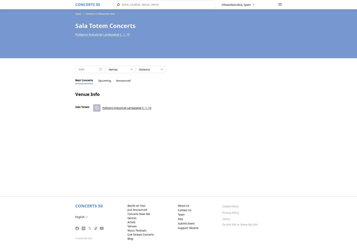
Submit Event (186, 223)
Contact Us (184, 210)
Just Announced (137, 209)
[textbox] (82, 217)
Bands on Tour (137, 205)
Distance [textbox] (144, 69)
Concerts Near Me (139, 214)
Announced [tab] (123, 80)
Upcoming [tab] (104, 80)
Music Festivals (137, 230)
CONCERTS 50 (87, 4)
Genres (132, 218)
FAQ (180, 219)
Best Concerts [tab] (84, 80)
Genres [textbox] (113, 69)
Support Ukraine (188, 228)
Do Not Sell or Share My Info (240, 224)
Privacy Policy (230, 212)
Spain (78, 13)
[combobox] (238, 5)
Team (181, 214)
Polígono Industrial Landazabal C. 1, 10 (102, 34)
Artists (132, 222)
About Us (183, 205)
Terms (226, 219)
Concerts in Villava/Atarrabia (100, 13)
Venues (132, 226)
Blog (130, 238)
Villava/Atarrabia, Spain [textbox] (236, 4)
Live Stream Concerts (141, 234)
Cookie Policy (230, 206)
